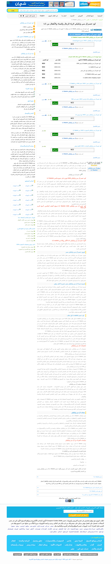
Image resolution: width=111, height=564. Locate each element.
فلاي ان (50, 529)
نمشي (51, 526)
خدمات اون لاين (82, 549)
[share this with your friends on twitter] (69, 500)
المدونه (72, 15)
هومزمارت (37, 529)
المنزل (99, 545)
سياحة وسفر (31, 545)
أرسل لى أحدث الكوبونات (78, 515)
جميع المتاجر (90, 15)
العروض (80, 15)
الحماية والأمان (97, 549)
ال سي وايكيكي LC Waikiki (69, 48)
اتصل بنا (64, 15)
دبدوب (81, 529)
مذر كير (47, 526)
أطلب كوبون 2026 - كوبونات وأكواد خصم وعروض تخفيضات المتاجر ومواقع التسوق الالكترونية (50, 559)
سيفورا (13, 526)
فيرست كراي (40, 526)
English (42, 15)
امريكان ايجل (83, 531)
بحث (12, 10)
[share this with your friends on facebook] (66, 500)
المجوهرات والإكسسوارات (54, 541)
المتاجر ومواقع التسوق (94, 541)
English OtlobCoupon (89, 554)
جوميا (27, 529)
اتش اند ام (44, 529)
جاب (68, 529)
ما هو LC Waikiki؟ (97, 477)
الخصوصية (17, 554)
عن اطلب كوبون (53, 15)
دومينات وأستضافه (17, 545)
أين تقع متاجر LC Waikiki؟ (96, 491)
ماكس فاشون (99, 529)
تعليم (72, 549)
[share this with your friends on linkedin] (72, 500)
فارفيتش (60, 529)
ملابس (88, 19)
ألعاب (92, 545)
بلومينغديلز (10, 529)
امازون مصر (33, 526)
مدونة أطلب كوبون (30, 554)
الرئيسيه (101, 19)
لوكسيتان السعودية (74, 531)
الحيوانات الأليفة (56, 545)
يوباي (17, 526)
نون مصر (55, 529)
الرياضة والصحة (24, 541)
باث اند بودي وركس (92, 531)
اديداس (60, 531)
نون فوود (100, 531)
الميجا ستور (79, 541)
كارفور (32, 529)
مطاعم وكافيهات (81, 545)
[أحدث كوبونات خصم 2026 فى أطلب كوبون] (89, 4)
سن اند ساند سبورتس (89, 529)
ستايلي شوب (53, 531)
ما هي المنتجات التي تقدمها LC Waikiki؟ (92, 487)
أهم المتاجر (94, 19)
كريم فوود (65, 531)
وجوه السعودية (74, 529)
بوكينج (27, 526)
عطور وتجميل (37, 541)
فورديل (16, 529)
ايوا (65, 529)
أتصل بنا (57, 554)
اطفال (13, 541)
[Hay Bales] (29, 186)
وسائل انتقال (43, 545)
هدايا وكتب (68, 545)
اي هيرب (22, 526)
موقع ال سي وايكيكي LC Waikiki (94, 169)
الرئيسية (100, 15)
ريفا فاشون (22, 529)
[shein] (41, 4)
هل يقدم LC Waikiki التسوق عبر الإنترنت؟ (92, 494)
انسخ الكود (55, 44)
